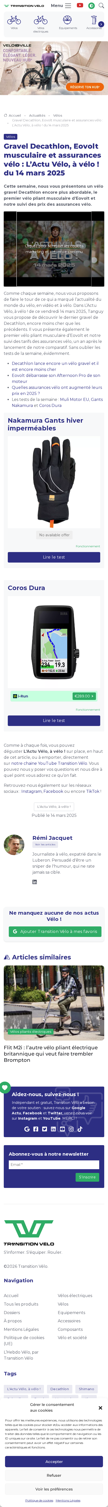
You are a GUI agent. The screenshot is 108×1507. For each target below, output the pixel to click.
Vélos (57, 115)
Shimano (86, 1389)
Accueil (15, 115)
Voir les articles (45, 844)
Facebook (53, 791)
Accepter (54, 1461)
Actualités (37, 115)
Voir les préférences (54, 1489)
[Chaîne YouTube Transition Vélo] (80, 6)
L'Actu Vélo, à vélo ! (54, 807)
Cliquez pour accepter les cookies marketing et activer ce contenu (54, 249)
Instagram (31, 791)
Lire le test (54, 557)
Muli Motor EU (74, 399)
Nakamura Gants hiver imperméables (45, 424)
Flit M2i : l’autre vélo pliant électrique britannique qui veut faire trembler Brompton (51, 1054)
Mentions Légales (68, 1500)
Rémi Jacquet (52, 838)
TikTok (92, 791)
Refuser (54, 1475)
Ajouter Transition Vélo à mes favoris (58, 931)
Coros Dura (50, 405)
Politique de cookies (39, 1500)
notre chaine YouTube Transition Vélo (48, 763)
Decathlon (59, 1389)
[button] (100, 1407)
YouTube (52, 1118)
